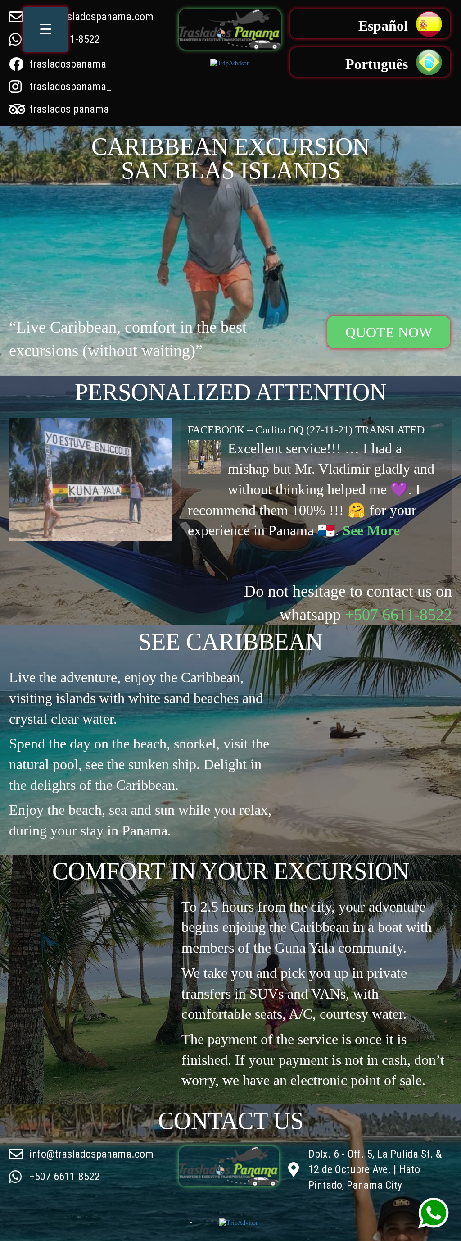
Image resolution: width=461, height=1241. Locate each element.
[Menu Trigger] (45, 29)
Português (376, 64)
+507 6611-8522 (398, 615)
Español (383, 26)
